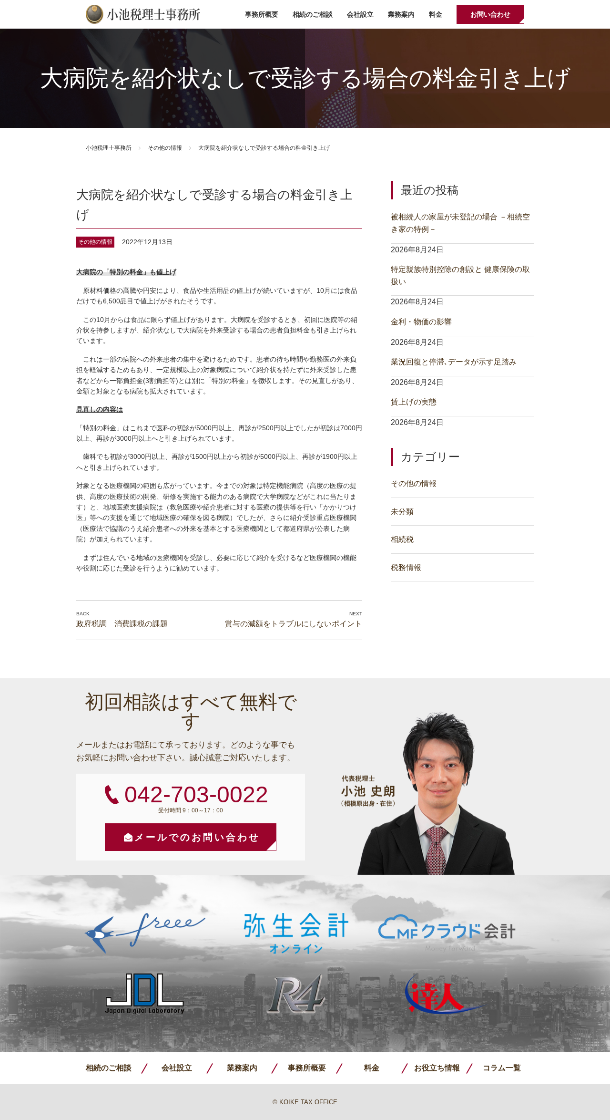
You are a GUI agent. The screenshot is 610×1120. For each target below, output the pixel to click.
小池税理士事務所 (143, 14)
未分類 (402, 512)
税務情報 (406, 567)
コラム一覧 (502, 1068)
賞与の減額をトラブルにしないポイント (293, 624)
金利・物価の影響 (421, 322)
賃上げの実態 (414, 402)
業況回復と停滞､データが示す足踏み (454, 362)
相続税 (402, 539)
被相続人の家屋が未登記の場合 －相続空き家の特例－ (460, 223)
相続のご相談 (313, 14)
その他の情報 (165, 148)
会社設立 (360, 14)
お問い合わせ (490, 14)
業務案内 (401, 14)
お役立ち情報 (437, 1068)
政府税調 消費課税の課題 (122, 624)
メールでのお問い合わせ (197, 837)
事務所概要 (261, 14)
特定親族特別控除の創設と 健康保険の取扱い (460, 275)
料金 (435, 14)
